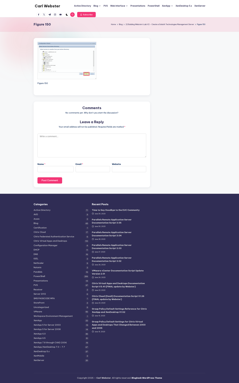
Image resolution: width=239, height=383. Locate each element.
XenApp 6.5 (40, 338)
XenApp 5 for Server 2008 (47, 329)
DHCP (36, 249)
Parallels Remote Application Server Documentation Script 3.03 (112, 247)
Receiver (38, 289)
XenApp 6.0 (40, 333)
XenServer (39, 360)
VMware (38, 311)
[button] (86, 14)
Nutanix (37, 267)
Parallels (38, 272)
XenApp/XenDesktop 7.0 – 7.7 (49, 347)
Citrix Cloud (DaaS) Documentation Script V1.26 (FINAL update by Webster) (118, 298)
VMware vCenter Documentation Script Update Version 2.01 (118, 272)
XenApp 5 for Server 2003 (47, 325)
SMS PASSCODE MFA (44, 298)
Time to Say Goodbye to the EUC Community (116, 210)
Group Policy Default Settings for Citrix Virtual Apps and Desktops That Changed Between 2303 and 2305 (119, 324)
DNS (36, 254)
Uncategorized (41, 307)
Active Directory (42, 210)
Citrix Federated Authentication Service (54, 236)
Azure (36, 219)
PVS (36, 285)
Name (41, 164)
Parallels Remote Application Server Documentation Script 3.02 (112, 259)
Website (116, 164)
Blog (36, 223)
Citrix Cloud (40, 232)
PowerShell (39, 276)
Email (79, 164)
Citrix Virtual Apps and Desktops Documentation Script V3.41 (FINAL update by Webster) (118, 285)
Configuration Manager (46, 245)
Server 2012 (40, 294)
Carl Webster (47, 6)
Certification (40, 227)
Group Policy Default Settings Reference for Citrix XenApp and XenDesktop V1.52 (119, 310)
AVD (36, 214)
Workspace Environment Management (53, 316)
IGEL (36, 258)
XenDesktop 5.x (42, 351)
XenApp (38, 320)
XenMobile (39, 355)
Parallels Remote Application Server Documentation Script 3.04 (112, 234)
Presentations (41, 280)
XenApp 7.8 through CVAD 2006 (50, 342)
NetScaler (39, 263)
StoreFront (39, 302)
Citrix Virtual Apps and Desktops (50, 241)
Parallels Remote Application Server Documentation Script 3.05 (112, 221)
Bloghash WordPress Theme (147, 378)
